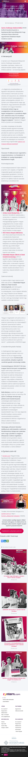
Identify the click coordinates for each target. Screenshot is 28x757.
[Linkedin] (5, 540)
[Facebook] (2, 540)
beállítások (12, 751)
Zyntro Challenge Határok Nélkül (12, 28)
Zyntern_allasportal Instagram (10, 516)
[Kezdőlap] (1, 14)
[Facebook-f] (2, 697)
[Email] (7, 540)
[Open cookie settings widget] (2, 754)
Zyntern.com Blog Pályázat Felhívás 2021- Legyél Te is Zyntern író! (14, 679)
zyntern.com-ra (6, 513)
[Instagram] (5, 697)
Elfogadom (5, 754)
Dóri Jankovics (10, 23)
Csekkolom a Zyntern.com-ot (12, 531)
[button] (25, 1)
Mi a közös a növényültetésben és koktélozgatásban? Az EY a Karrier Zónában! (14, 645)
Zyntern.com (6, 456)
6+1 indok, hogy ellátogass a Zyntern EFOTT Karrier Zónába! (14, 577)
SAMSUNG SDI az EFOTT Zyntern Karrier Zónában (14, 610)
